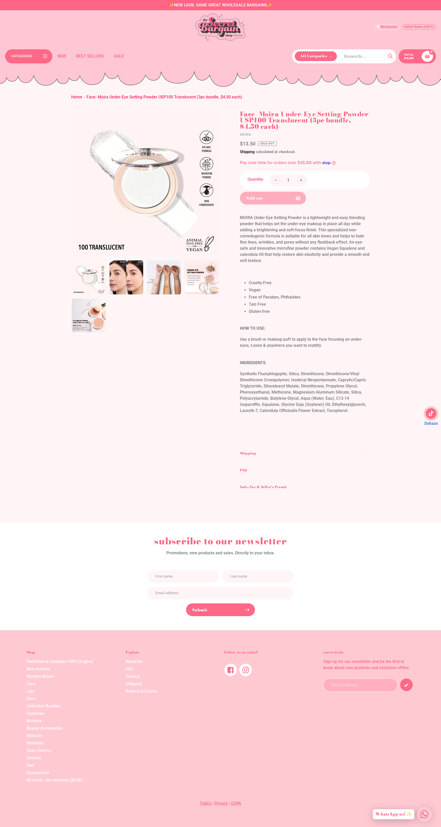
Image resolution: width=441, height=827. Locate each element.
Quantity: (256, 179)
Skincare (35, 735)
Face (31, 683)
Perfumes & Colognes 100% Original (60, 661)
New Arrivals (38, 669)
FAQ (129, 669)
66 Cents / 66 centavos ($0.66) (55, 780)
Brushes (34, 720)
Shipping (247, 152)
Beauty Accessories (45, 728)
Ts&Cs (205, 803)
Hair (30, 765)
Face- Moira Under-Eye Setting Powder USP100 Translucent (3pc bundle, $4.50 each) (164, 97)
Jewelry (34, 757)
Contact (133, 676)
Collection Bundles (43, 706)
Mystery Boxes (40, 676)
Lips (30, 691)
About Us (134, 661)
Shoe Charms (39, 750)
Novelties (35, 743)
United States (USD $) (419, 27)
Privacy (221, 803)
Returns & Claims (141, 691)
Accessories (38, 772)
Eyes (31, 698)
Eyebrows (35, 713)
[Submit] (406, 685)
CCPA (236, 803)
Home (76, 97)
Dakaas (431, 423)
